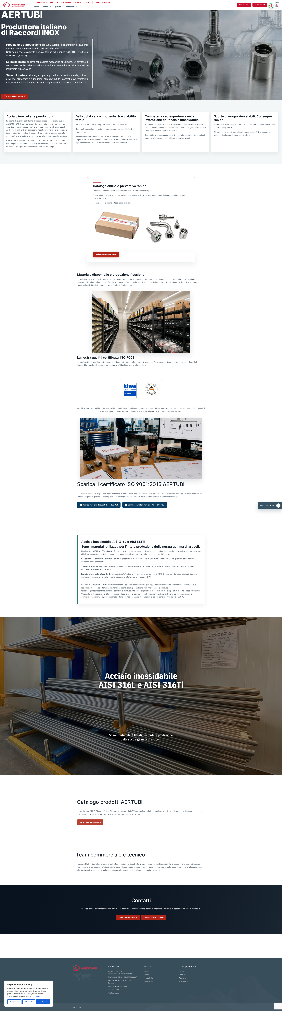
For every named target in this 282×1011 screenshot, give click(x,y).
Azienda (146, 971)
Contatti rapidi (260, 5)
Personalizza (14, 1002)
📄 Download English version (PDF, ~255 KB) (144, 505)
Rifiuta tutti (29, 1002)
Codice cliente (244, 5)
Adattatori (54, 3)
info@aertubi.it (113, 993)
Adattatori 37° (66, 3)
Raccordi (78, 3)
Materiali (47, 7)
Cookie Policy (37, 996)
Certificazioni (71, 7)
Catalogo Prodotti (40, 3)
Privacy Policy (149, 978)
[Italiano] (271, 5)
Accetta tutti (42, 1002)
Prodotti (146, 975)
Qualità (58, 7)
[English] (276, 6)
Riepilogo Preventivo (102, 3)
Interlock (87, 3)
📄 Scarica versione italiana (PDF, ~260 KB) (99, 505)
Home (36, 7)
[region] (28, 994)
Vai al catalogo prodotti (90, 822)
